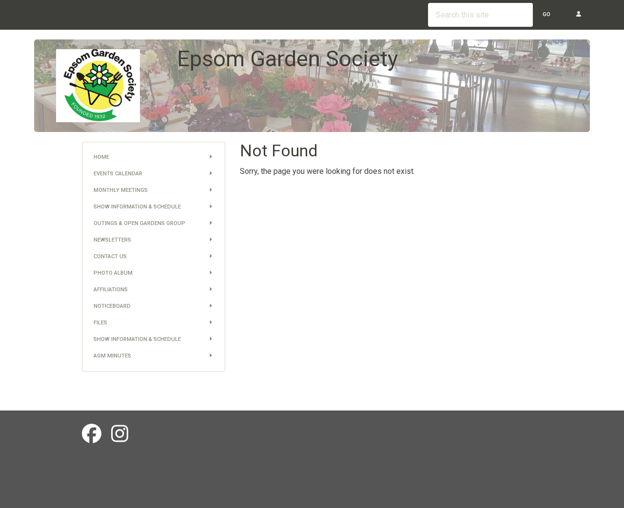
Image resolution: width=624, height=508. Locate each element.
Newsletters (112, 240)
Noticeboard (112, 306)
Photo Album (113, 273)
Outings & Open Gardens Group (139, 223)
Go (546, 14)
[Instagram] (119, 434)
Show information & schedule (137, 207)
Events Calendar (118, 173)
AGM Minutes (112, 356)
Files (100, 323)
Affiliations (111, 289)
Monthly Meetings (121, 190)
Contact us (110, 256)
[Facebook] (91, 434)
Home (101, 157)
